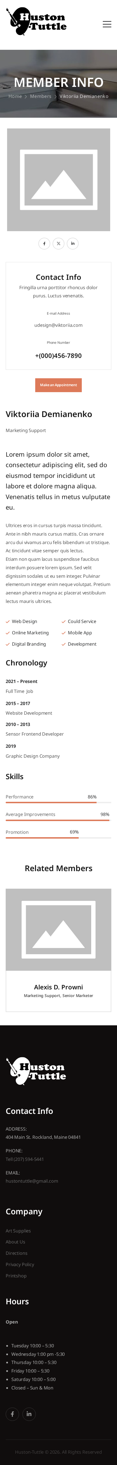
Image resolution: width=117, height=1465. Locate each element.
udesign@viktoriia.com (58, 325)
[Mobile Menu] (107, 24)
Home (15, 96)
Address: (16, 1129)
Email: (13, 1173)
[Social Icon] (44, 244)
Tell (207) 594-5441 (25, 1159)
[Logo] (36, 21)
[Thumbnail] (58, 930)
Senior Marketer (77, 995)
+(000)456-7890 (58, 355)
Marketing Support (26, 430)
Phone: (14, 1151)
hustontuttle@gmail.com (32, 1181)
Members (41, 96)
